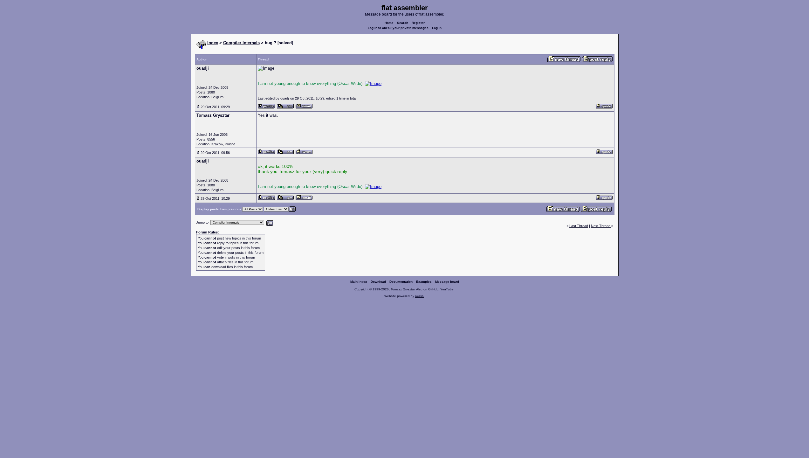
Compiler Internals (241, 42)
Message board (447, 281)
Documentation (401, 281)
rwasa (419, 296)
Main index (358, 281)
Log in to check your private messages (398, 28)
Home (389, 22)
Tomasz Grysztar (403, 289)
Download (378, 281)
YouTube (447, 289)
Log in (437, 28)
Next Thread (601, 226)
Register (418, 22)
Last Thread (578, 226)
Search (402, 22)
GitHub (433, 289)
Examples (424, 281)
